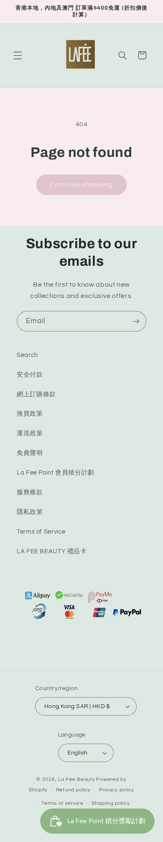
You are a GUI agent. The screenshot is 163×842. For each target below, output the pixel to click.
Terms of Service (41, 532)
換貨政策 (30, 414)
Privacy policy (116, 790)
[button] (17, 55)
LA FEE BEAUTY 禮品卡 (52, 551)
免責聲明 (30, 453)
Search (27, 355)
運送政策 (30, 433)
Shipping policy (111, 803)
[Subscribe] (136, 321)
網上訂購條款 (36, 394)
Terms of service (62, 803)
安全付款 (30, 375)
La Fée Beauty (76, 779)
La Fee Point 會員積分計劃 (55, 473)
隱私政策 (30, 512)
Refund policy (73, 790)
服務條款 (30, 492)
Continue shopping (82, 184)
